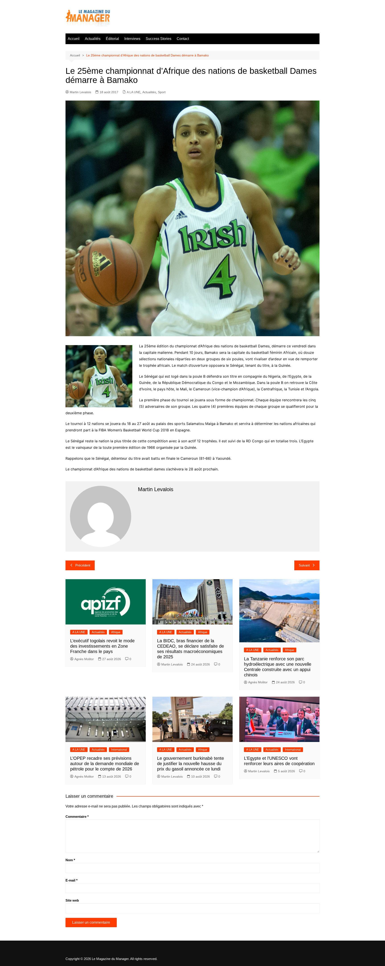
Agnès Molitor (84, 659)
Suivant (304, 565)
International (119, 749)
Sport (162, 92)
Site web (72, 900)
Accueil (74, 39)
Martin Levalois (80, 92)
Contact (183, 39)
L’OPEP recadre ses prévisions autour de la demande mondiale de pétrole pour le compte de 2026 (104, 763)
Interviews (132, 39)
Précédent (82, 565)
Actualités (92, 39)
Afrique (115, 632)
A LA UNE (133, 92)
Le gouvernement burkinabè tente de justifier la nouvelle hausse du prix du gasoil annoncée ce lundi (190, 763)
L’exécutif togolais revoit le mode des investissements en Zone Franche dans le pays (102, 646)
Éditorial (112, 39)
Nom (70, 860)
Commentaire (77, 816)
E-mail (72, 880)
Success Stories (158, 39)
